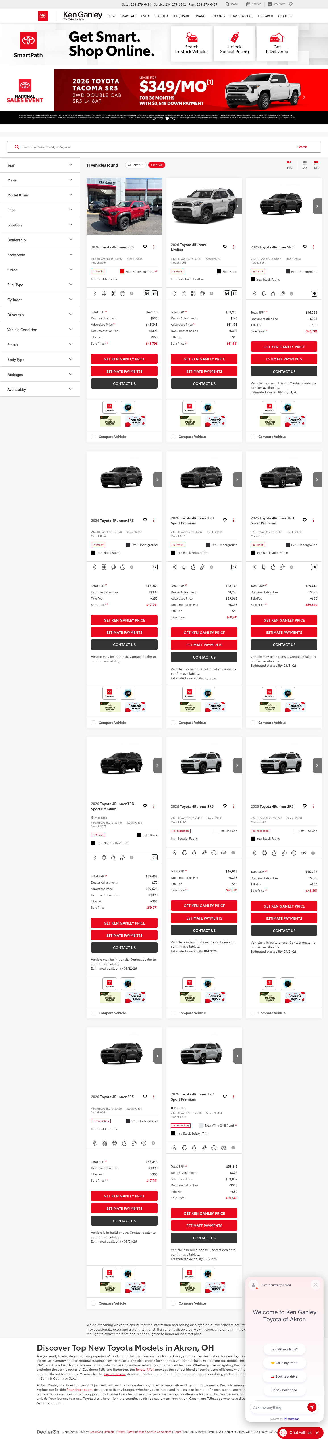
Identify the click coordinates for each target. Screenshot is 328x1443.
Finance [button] (200, 16)
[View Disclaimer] (132, 293)
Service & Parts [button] (241, 16)
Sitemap (109, 1431)
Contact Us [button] (124, 383)
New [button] (111, 16)
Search (302, 147)
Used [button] (145, 16)
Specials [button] (218, 16)
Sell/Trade (181, 16)
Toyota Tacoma (115, 1374)
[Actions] (154, 247)
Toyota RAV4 (145, 1369)
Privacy (120, 1431)
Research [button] (265, 16)
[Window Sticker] (155, 293)
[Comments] (147, 293)
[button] (24, 98)
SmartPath (128, 16)
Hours (177, 1431)
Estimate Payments (124, 371)
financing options (80, 1389)
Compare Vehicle (112, 437)
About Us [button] (285, 16)
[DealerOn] (48, 1431)
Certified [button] (161, 16)
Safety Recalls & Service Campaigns (149, 1431)
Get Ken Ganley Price (124, 358)
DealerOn (95, 1431)
